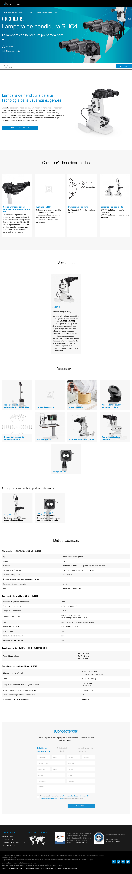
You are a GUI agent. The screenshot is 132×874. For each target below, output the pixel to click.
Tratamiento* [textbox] (42, 757)
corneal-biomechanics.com (14, 842)
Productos (31, 12)
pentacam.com (8, 840)
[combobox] (43, 757)
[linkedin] (128, 861)
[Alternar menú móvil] (129, 3)
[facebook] (114, 861)
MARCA (4, 869)
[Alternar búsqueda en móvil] (124, 3)
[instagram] (118, 861)
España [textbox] (70, 769)
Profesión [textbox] (71, 781)
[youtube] (123, 861)
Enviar (80, 806)
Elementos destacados (44, 12)
